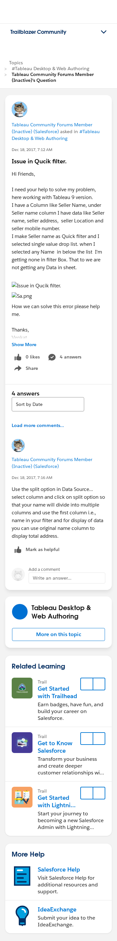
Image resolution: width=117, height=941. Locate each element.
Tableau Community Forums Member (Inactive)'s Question (53, 77)
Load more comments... (38, 425)
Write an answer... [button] (52, 578)
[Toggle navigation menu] (103, 32)
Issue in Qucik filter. (39, 161)
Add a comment (44, 569)
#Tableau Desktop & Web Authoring (50, 68)
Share (25, 369)
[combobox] (48, 404)
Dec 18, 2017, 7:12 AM (32, 149)
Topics (16, 63)
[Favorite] (87, 684)
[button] (58, 634)
